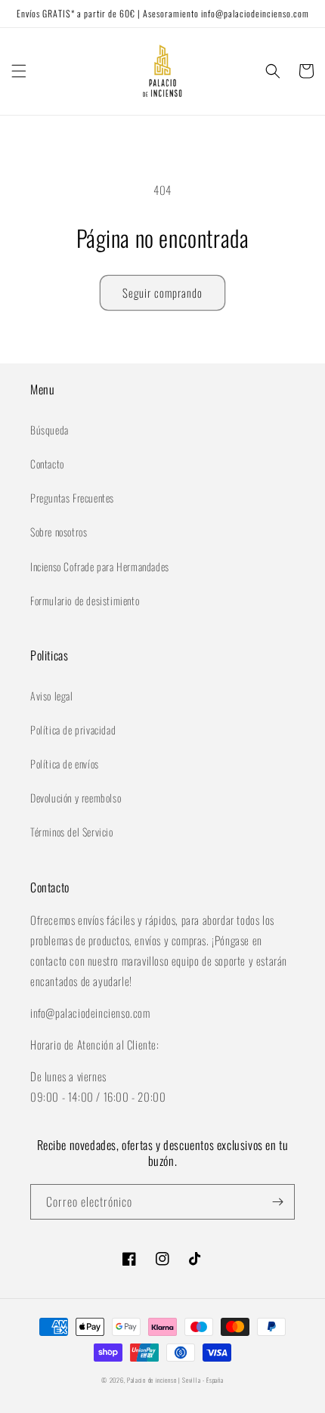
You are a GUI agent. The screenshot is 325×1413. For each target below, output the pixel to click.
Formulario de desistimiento (84, 600)
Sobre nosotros (58, 532)
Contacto (47, 464)
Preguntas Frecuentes (72, 498)
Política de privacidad (73, 729)
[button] (19, 71)
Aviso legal (51, 695)
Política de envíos (64, 763)
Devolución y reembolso (75, 797)
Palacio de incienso (151, 1379)
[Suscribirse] (277, 1202)
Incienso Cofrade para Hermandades (99, 566)
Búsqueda (49, 430)
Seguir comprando (162, 292)
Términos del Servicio (71, 831)
